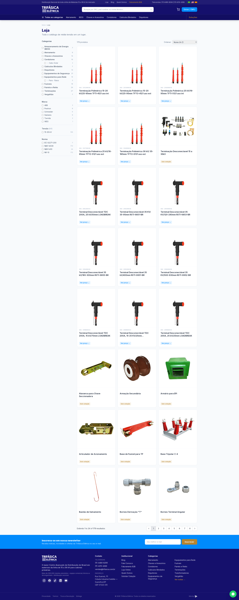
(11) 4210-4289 (179, 2)
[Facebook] (49, 580)
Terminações (180, 570)
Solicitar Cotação (128, 576)
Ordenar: (167, 42)
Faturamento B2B (135, 2)
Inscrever (189, 542)
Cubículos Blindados (128, 17)
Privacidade (46, 596)
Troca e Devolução (67, 596)
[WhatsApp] (233, 594)
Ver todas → (180, 579)
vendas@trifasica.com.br (105, 569)
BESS (81, 17)
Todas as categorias (54, 17)
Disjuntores (143, 17)
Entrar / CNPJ (189, 9)
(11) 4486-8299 (167, 2)
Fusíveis (178, 563)
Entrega (79, 596)
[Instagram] (44, 580)
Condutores (112, 17)
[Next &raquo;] (194, 528)
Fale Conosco (127, 563)
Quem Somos (122, 2)
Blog (112, 2)
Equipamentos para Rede (185, 560)
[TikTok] (55, 580)
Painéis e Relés (181, 566)
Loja (106, 2)
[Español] (196, 2)
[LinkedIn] (60, 580)
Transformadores (182, 573)
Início (44, 25)
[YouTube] (66, 580)
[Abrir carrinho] (178, 9)
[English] (192, 2)
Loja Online (126, 570)
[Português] (189, 2)
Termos (55, 596)
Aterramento (71, 17)
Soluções (193, 17)
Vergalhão (179, 576)
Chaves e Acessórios (95, 17)
